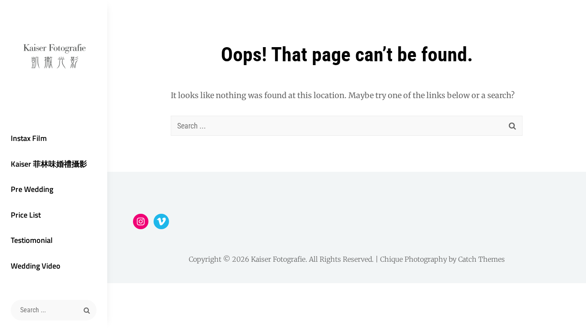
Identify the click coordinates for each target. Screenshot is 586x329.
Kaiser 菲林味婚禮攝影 (49, 164)
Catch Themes (481, 259)
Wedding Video (35, 266)
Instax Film (29, 138)
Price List (26, 215)
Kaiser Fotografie (278, 259)
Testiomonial (32, 240)
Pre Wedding (32, 189)
